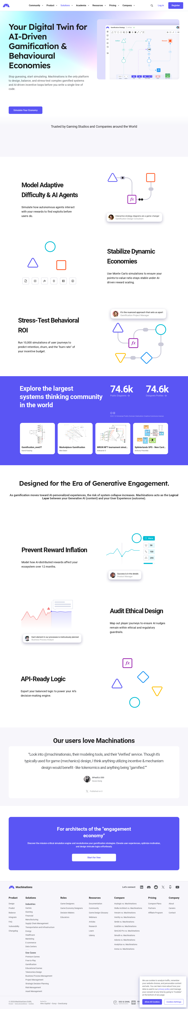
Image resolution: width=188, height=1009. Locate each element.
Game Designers (67, 904)
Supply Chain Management (36, 923)
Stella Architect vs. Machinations (128, 908)
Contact (172, 913)
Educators (64, 917)
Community (94, 908)
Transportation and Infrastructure (39, 927)
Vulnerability (14, 926)
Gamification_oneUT (32, 447)
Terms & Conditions (21, 1003)
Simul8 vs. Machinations (124, 935)
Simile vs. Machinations (124, 922)
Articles (92, 922)
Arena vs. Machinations (124, 949)
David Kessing (27, 451)
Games (28, 908)
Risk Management (33, 987)
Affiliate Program (155, 913)
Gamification (30, 964)
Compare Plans (154, 904)
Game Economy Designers (71, 908)
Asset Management (33, 991)
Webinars (93, 917)
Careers (172, 908)
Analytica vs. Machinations (125, 944)
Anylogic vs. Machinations (125, 904)
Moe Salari (63, 451)
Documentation (95, 904)
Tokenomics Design (33, 972)
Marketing (29, 939)
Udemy (92, 935)
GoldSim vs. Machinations (125, 926)
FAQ (10, 922)
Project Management (34, 980)
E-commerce (30, 943)
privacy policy (164, 989)
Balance (12, 913)
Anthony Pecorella (141, 451)
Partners (152, 908)
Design (11, 904)
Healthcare (30, 935)
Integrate (13, 917)
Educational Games (33, 968)
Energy (28, 931)
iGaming (29, 912)
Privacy (11, 1003)
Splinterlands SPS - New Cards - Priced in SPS (150, 447)
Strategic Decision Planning (37, 983)
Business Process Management (38, 976)
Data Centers (31, 946)
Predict (12, 908)
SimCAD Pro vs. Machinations (127, 931)
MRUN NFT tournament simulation (113, 447)
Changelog (13, 931)
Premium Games (32, 957)
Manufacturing (31, 919)
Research (93, 926)
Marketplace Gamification (72, 447)
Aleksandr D (101, 451)
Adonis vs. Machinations (124, 940)
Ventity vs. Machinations (124, 917)
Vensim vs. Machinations (125, 913)
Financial (29, 916)
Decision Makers (67, 913)
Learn (91, 931)
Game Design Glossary (98, 913)
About (171, 904)
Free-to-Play (30, 960)
